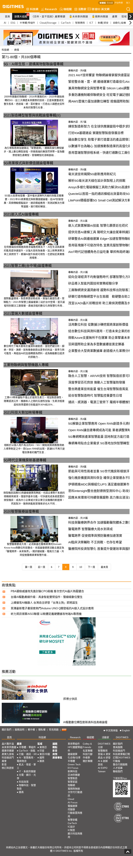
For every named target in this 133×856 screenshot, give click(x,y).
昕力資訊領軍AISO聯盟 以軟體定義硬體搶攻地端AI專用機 (46, 613)
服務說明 (19, 729)
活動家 (82, 9)
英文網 (105, 9)
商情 (16, 49)
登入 (128, 2)
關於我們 (6, 729)
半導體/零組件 (27, 22)
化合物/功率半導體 (74, 759)
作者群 (86, 757)
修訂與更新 (8, 768)
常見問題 (54, 729)
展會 (4, 761)
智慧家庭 (72, 781)
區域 (124, 16)
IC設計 (71, 826)
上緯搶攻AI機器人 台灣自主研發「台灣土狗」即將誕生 (44, 602)
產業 (114, 16)
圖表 (21, 792)
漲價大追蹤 (21, 15)
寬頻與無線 (74, 788)
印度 (41, 750)
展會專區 (57, 757)
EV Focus (73, 768)
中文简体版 (112, 730)
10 (80, 567)
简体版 (110, 2)
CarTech (66, 22)
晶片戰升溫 (8, 743)
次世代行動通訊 (75, 794)
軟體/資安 (103, 22)
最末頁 (104, 567)
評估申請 (118, 2)
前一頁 (41, 567)
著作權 (31, 729)
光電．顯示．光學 (26, 776)
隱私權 (42, 729)
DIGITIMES (122, 737)
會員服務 (118, 747)
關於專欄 (87, 761)
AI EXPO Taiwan (102, 770)
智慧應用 (80, 22)
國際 (41, 757)
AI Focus (72, 802)
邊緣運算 (72, 754)
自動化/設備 (119, 22)
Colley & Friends (87, 745)
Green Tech (74, 764)
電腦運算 (72, 806)
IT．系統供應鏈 (27, 771)
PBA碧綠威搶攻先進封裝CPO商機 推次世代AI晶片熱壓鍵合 (47, 591)
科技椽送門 (8, 757)
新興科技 (72, 771)
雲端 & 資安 (104, 754)
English (126, 730)
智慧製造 (72, 778)
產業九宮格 (8, 754)
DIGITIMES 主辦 (104, 745)
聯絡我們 (118, 771)
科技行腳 (87, 754)
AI (5, 22)
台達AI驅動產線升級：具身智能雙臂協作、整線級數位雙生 (47, 596)
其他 (100, 764)
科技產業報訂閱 (121, 754)
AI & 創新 (103, 761)
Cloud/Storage (48, 22)
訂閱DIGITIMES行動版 (121, 759)
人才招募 (118, 768)
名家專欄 (87, 750)
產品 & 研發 (104, 757)
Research (51, 9)
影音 (93, 9)
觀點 (54, 747)
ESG (13, 22)
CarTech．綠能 (27, 750)
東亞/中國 (44, 754)
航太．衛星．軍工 (26, 766)
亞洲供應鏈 (74, 774)
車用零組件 (74, 743)
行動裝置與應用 (75, 814)
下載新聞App (120, 778)
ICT (91, 22)
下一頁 (91, 567)
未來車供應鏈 (80, 16)
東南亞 (43, 747)
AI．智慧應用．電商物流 (26, 759)
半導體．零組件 (27, 747)
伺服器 (71, 809)
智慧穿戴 (72, 819)
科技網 (34, 9)
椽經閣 (67, 9)
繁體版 (103, 2)
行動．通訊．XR (28, 754)
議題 (54, 743)
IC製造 (71, 830)
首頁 (7, 16)
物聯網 (71, 785)
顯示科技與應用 (75, 835)
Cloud (71, 799)
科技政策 (24, 781)
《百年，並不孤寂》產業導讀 (48, 16)
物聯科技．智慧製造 (26, 787)
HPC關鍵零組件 (75, 749)
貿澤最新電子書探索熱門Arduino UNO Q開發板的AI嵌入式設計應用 (52, 608)
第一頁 (28, 567)
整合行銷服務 (120, 764)
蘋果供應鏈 (101, 16)
